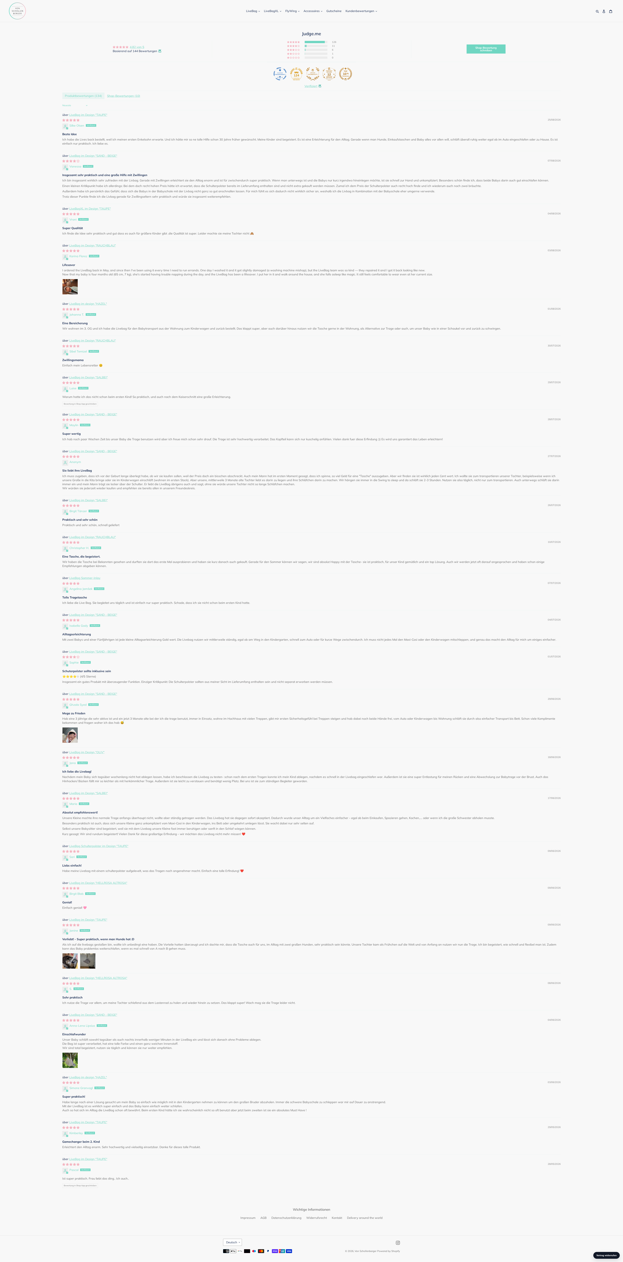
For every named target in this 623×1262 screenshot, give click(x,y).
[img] (137, 47)
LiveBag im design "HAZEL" (88, 304)
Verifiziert (311, 86)
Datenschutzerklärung (286, 1218)
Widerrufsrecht (316, 1218)
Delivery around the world (365, 1218)
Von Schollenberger (365, 1251)
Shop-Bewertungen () (123, 96)
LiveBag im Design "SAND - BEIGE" (93, 156)
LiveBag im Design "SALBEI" (88, 377)
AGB (263, 1218)
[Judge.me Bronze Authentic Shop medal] (312, 73)
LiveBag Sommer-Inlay (84, 578)
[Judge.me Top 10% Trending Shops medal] (345, 73)
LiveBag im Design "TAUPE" (88, 115)
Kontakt (337, 1218)
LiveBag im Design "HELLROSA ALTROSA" (98, 883)
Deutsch (231, 1242)
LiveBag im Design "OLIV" (86, 752)
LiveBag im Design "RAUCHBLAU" (92, 245)
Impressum (248, 1218)
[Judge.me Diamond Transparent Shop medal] (280, 73)
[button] (293, 42)
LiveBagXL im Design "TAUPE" (90, 208)
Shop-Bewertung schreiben (486, 49)
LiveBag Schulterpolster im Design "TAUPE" (98, 846)
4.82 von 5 (137, 47)
